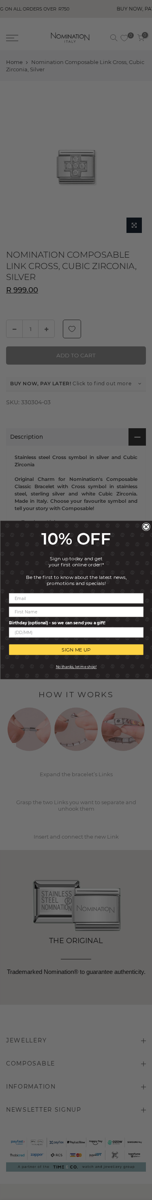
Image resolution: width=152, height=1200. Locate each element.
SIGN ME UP (76, 650)
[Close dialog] (146, 526)
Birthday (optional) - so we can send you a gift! (57, 623)
